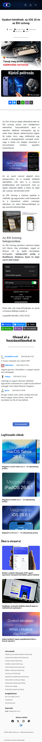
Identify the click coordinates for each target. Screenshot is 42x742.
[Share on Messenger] (14, 102)
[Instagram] (23, 721)
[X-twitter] (18, 721)
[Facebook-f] (12, 721)
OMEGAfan (9, 365)
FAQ (16, 31)
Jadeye (7, 376)
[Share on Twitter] (18, 102)
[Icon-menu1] (36, 5)
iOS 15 (20, 31)
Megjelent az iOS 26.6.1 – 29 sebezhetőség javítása (20, 533)
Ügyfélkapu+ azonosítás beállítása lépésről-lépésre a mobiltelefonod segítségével (20, 607)
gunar (7, 390)
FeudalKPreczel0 (11, 356)
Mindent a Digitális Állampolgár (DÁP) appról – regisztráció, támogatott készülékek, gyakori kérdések (20, 574)
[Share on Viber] (27, 102)
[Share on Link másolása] (31, 102)
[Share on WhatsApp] (23, 102)
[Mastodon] (28, 721)
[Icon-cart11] (25, 5)
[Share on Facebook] (10, 102)
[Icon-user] (31, 5)
